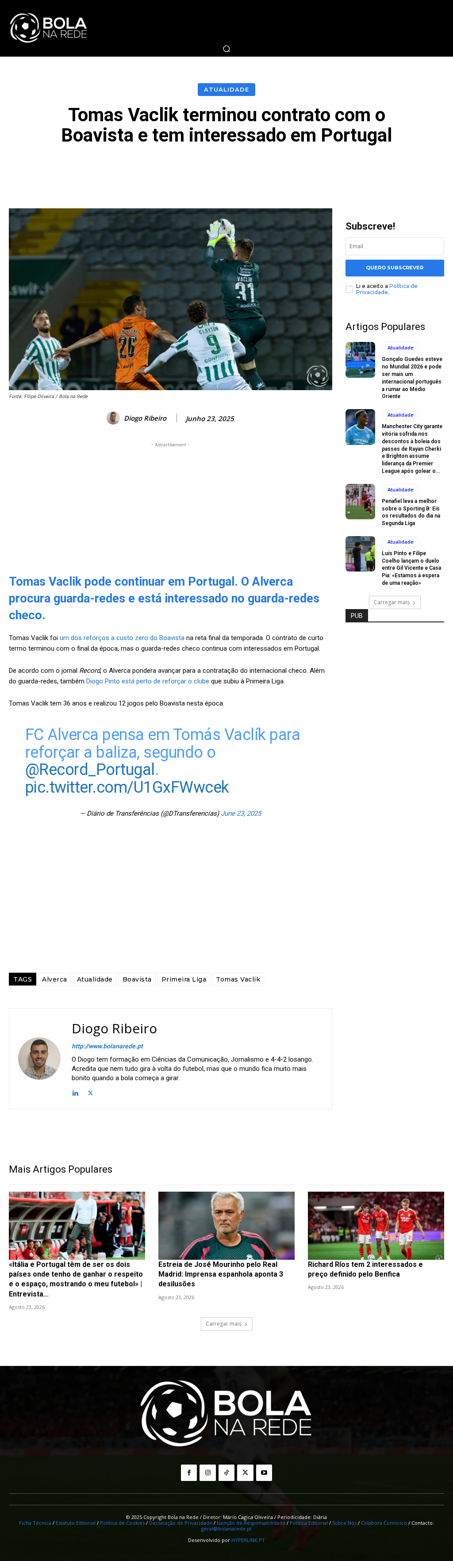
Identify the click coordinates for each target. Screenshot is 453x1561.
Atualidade (226, 89)
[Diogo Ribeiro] (115, 418)
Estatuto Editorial (76, 1522)
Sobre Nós (344, 1522)
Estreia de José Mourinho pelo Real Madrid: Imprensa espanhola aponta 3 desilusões (220, 1274)
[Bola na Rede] (48, 28)
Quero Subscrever (394, 268)
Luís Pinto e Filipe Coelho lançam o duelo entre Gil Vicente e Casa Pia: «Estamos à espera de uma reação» (411, 568)
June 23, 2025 (241, 813)
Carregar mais (392, 602)
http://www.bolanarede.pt (107, 1046)
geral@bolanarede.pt (226, 1528)
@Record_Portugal (90, 769)
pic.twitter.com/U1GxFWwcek (127, 787)
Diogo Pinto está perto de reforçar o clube (147, 681)
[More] (425, 170)
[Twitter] (90, 1092)
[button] (226, 49)
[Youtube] (264, 1472)
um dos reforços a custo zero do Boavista (122, 638)
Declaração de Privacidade (180, 1522)
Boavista (137, 979)
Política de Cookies (122, 1522)
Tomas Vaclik (238, 979)
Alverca (54, 979)
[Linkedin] (75, 1092)
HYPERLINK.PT (248, 1540)
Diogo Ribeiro (145, 418)
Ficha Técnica (35, 1522)
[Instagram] (207, 1472)
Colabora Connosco (384, 1522)
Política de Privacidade (387, 289)
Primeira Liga (184, 979)
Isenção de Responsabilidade (251, 1522)
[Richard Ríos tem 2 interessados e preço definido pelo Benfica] (376, 1226)
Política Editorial (309, 1522)
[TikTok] (226, 1472)
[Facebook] (189, 1472)
